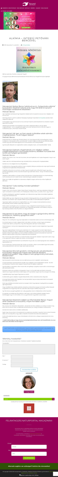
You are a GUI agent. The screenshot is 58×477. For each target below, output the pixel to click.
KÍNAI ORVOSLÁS (20, 8)
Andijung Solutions (32, 471)
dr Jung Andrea (26, 45)
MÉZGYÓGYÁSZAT (12, 8)
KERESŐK (33, 8)
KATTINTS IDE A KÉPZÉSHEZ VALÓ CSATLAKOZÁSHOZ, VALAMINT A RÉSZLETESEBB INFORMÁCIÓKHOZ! (28, 329)
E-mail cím (5, 360)
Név (3, 356)
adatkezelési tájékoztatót (35, 433)
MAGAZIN (38, 8)
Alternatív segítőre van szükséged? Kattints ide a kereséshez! (29, 466)
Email (9, 443)
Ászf (36, 473)
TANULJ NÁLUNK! (44, 8)
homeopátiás (42, 118)
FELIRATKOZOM (29, 458)
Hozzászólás (5, 343)
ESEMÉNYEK (5, 8)
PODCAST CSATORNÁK (7, 11)
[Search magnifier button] (53, 399)
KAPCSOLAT (27, 8)
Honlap (4, 364)
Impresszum (31, 473)
